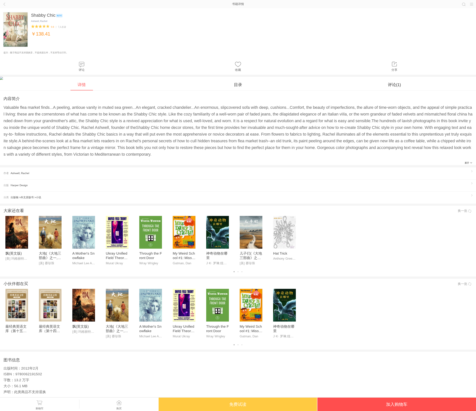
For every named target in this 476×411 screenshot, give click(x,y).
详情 (82, 84)
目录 (238, 84)
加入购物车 (396, 404)
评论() (394, 84)
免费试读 (237, 404)
